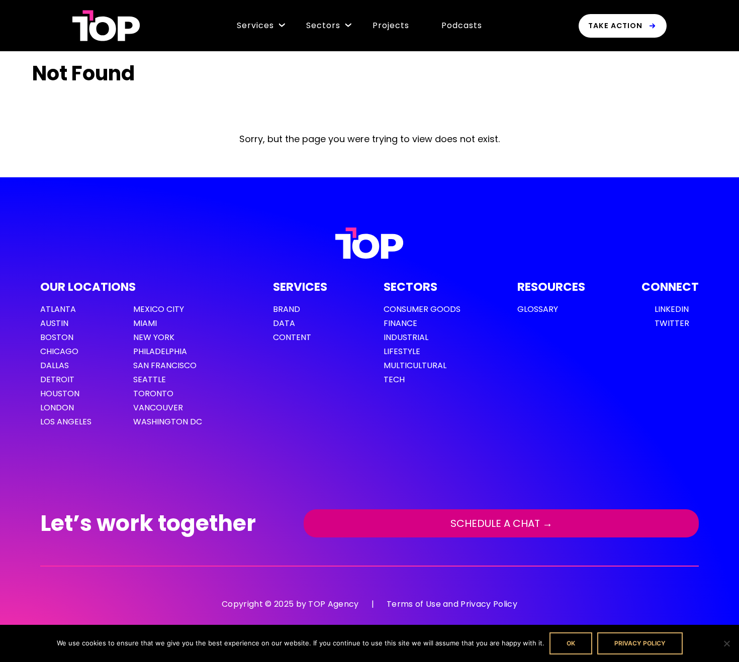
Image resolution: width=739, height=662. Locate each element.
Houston (59, 393)
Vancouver (158, 407)
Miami (145, 323)
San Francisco (165, 365)
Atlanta (58, 309)
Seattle (149, 379)
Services (255, 25)
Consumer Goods (422, 309)
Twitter (672, 323)
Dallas (54, 365)
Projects (391, 25)
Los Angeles (65, 421)
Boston (56, 337)
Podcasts (461, 25)
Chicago (59, 351)
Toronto (153, 393)
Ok (571, 643)
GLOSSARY (537, 309)
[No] (726, 643)
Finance (400, 323)
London (57, 407)
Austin (54, 323)
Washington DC (167, 421)
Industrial (406, 337)
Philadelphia (160, 351)
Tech (394, 379)
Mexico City (158, 309)
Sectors (323, 25)
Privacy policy (640, 643)
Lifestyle (402, 351)
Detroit (57, 379)
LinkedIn (672, 309)
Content (292, 337)
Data (284, 323)
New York (153, 337)
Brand (286, 309)
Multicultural (415, 365)
